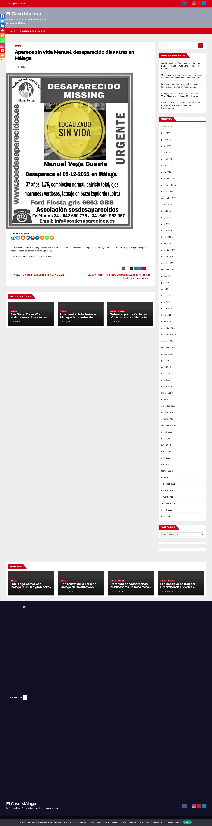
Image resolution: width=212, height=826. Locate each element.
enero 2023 (166, 399)
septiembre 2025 (168, 198)
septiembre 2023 (168, 347)
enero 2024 (166, 321)
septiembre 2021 (168, 503)
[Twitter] (18, 238)
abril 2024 (165, 302)
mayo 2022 (166, 451)
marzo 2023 (166, 386)
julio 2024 (165, 283)
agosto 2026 (166, 127)
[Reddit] (23, 238)
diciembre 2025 (168, 179)
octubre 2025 (167, 192)
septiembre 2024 (168, 270)
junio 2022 (166, 445)
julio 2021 (165, 516)
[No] (209, 822)
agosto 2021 (166, 510)
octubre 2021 (167, 497)
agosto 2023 (166, 354)
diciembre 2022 (168, 406)
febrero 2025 (167, 237)
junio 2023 (166, 367)
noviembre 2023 (168, 334)
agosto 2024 (166, 276)
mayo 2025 (166, 218)
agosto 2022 (166, 432)
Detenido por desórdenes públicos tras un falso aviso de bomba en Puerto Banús (129, 317)
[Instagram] (2, 45)
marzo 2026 (166, 159)
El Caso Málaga (23, 14)
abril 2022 (165, 458)
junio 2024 (166, 289)
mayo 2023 (166, 373)
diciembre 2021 (168, 484)
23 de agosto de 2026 (22, 591)
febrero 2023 (167, 393)
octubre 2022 (167, 419)
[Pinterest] (32, 238)
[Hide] (1, 60)
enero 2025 (166, 244)
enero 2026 (166, 172)
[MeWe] (37, 238)
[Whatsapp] (47, 238)
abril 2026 (165, 153)
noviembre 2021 (168, 490)
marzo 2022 (166, 464)
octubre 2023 (167, 341)
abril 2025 (165, 224)
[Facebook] (13, 238)
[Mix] (42, 238)
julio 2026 (165, 133)
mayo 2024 (166, 295)
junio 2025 (166, 211)
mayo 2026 (166, 146)
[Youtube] (2, 50)
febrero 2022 (167, 471)
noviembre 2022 (168, 412)
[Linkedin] (28, 238)
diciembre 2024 (168, 250)
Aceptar (187, 822)
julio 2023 (165, 360)
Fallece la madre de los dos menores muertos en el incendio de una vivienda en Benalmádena (181, 105)
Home (12, 31)
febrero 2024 (167, 315)
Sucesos (121, 311)
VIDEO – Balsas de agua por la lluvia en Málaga (38, 275)
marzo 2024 (166, 308)
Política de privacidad (33, 31)
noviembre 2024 (168, 257)
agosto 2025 (166, 205)
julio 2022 (165, 438)
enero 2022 (166, 477)
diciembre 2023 (168, 328)
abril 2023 (165, 380)
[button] (199, 31)
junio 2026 (166, 140)
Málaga (18, 46)
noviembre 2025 (168, 185)
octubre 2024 (167, 263)
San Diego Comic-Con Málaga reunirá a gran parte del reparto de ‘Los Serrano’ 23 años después (181, 66)
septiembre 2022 (168, 425)
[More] (52, 238)
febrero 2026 (167, 166)
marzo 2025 (166, 231)
